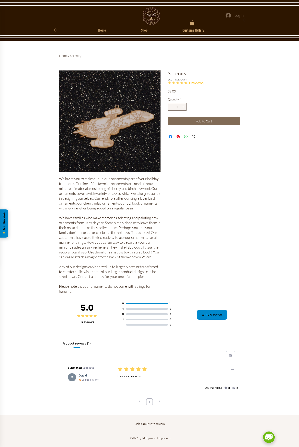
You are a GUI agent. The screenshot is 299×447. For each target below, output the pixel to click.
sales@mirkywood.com (150, 424)
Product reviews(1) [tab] (77, 343)
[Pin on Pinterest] (178, 136)
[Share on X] (193, 136)
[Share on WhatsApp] (185, 136)
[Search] (245, 20)
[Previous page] (139, 401)
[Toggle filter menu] (230, 355)
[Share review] (232, 369)
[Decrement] (171, 106)
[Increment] (183, 106)
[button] (192, 22)
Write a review (212, 315)
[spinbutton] (177, 106)
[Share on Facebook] (170, 136)
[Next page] (159, 401)
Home (63, 56)
